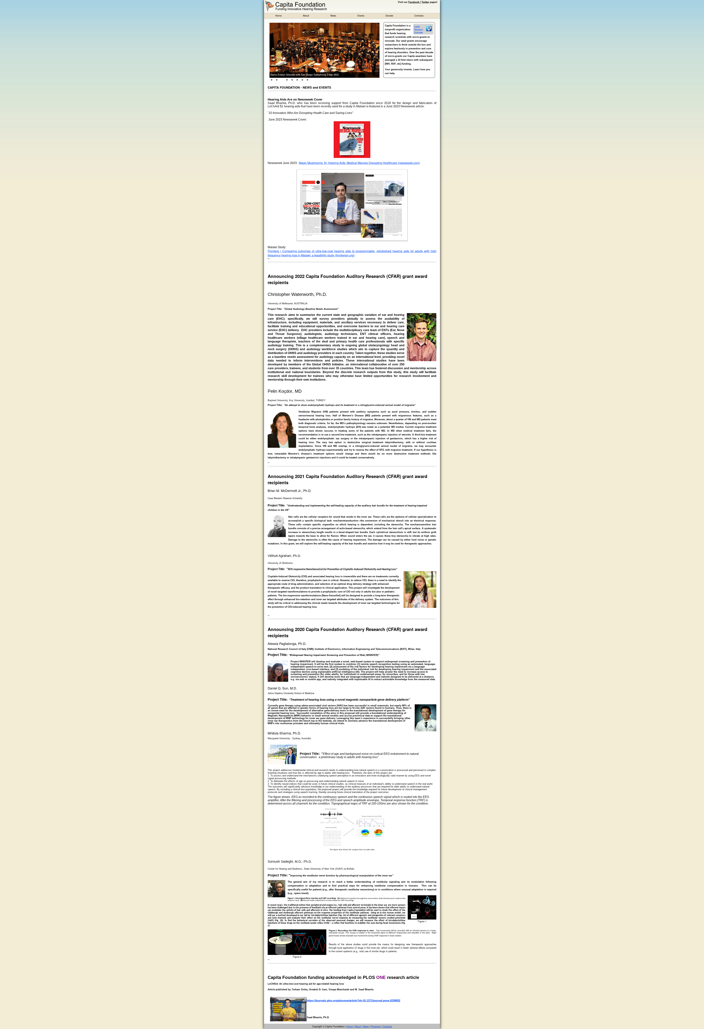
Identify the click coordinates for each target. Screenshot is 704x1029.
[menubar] (349, 15)
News (333, 15)
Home (278, 15)
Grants (360, 15)
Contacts (418, 15)
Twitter (425, 2)
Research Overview (418, 31)
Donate (389, 15)
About (306, 15)
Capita (417, 26)
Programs (376, 1026)
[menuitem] (278, 15)
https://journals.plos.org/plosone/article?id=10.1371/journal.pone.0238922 (353, 1000)
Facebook (414, 2)
